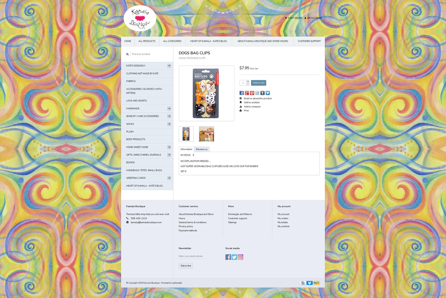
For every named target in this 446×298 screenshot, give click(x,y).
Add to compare (251, 106)
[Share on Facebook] (242, 93)
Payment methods (188, 230)
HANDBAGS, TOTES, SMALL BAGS (144, 170)
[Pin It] (252, 93)
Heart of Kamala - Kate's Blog (208, 41)
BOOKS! (130, 162)
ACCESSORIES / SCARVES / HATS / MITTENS (144, 91)
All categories (172, 41)
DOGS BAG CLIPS (196, 58)
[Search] (127, 54)
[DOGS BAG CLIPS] (206, 93)
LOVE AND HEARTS (136, 100)
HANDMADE (132, 108)
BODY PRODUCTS (135, 139)
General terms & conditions (193, 222)
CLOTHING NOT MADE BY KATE (142, 73)
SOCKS (130, 124)
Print (246, 110)
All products (147, 41)
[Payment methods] (303, 282)
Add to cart (258, 82)
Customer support (309, 41)
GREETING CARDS (135, 178)
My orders (283, 218)
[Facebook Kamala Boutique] (228, 257)
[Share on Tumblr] (262, 93)
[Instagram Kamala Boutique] (240, 257)
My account (314, 18)
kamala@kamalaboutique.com (146, 222)
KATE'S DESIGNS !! (135, 65)
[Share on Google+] (247, 93)
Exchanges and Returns (240, 214)
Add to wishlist (251, 102)
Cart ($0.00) (295, 18)
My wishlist (283, 226)
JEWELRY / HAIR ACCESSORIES (142, 116)
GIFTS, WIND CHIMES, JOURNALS (143, 154)
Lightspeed (177, 282)
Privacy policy (186, 226)
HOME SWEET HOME (137, 147)
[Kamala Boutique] (170, 18)
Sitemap (232, 222)
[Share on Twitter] (268, 93)
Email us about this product (257, 98)
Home (127, 41)
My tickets (283, 222)
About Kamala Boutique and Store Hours (262, 41)
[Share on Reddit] (257, 93)
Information (186, 149)
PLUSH (130, 131)
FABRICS (131, 81)
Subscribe (186, 265)
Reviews (201, 149)
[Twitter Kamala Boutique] (234, 257)
